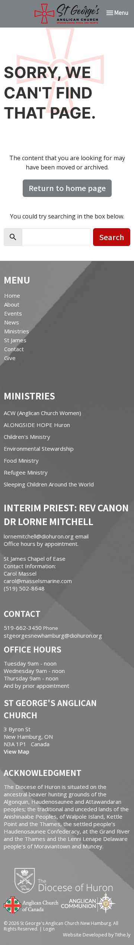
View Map (16, 751)
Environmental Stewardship (39, 448)
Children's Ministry (27, 436)
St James (15, 340)
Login (49, 929)
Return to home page (67, 187)
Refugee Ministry (26, 472)
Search (111, 237)
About (11, 304)
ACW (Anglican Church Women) (42, 413)
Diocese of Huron (66, 880)
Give (10, 358)
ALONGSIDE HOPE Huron (37, 424)
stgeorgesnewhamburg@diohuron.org (53, 635)
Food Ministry (21, 460)
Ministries (16, 331)
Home (12, 295)
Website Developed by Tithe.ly (96, 935)
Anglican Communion (88, 902)
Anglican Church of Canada (31, 904)
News (11, 322)
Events (13, 313)
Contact (14, 349)
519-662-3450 (23, 627)
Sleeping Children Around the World (49, 484)
